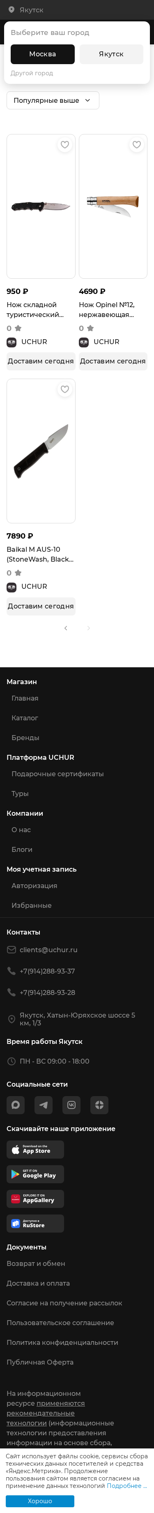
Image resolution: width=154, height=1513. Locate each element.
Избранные (31, 905)
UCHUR (34, 342)
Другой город (32, 73)
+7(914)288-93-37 (47, 971)
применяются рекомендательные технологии (46, 1413)
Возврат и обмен (36, 1264)
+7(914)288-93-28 (47, 993)
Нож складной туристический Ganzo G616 (33, 310)
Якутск (111, 54)
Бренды (25, 738)
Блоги (21, 850)
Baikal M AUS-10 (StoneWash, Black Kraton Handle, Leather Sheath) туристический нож (41, 555)
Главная (25, 698)
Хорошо (40, 1501)
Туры (20, 794)
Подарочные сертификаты (57, 774)
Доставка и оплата (38, 1283)
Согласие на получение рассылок (64, 1303)
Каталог (24, 718)
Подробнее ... (127, 1486)
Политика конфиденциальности (62, 1342)
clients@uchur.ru (49, 950)
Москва (42, 54)
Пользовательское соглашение (60, 1323)
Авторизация (34, 886)
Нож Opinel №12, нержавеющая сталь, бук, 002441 (109, 310)
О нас (21, 830)
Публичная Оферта (40, 1362)
